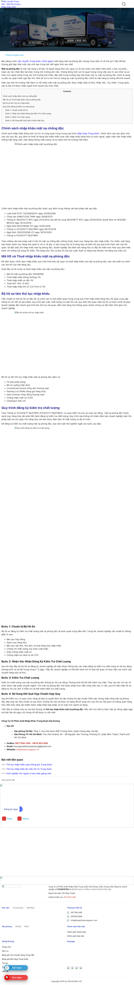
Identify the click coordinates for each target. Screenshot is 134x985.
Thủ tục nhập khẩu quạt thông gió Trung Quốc (29, 764)
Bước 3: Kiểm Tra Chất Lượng (17, 117)
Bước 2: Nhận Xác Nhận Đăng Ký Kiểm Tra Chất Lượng (28, 113)
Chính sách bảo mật (75, 936)
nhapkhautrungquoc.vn (27, 749)
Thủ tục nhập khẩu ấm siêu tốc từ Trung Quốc (29, 769)
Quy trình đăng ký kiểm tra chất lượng (18, 107)
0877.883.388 (69, 897)
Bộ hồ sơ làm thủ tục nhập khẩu (16, 103)
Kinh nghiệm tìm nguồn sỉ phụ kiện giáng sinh (28, 773)
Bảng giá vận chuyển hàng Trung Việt (18, 955)
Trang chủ (6, 947)
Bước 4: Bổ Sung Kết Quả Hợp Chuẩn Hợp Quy (24, 120)
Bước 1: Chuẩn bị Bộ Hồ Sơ (16, 110)
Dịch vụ (5, 951)
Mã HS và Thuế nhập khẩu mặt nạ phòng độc (22, 100)
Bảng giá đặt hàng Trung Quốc (15, 959)
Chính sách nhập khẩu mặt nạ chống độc (20, 96)
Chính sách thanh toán (76, 932)
